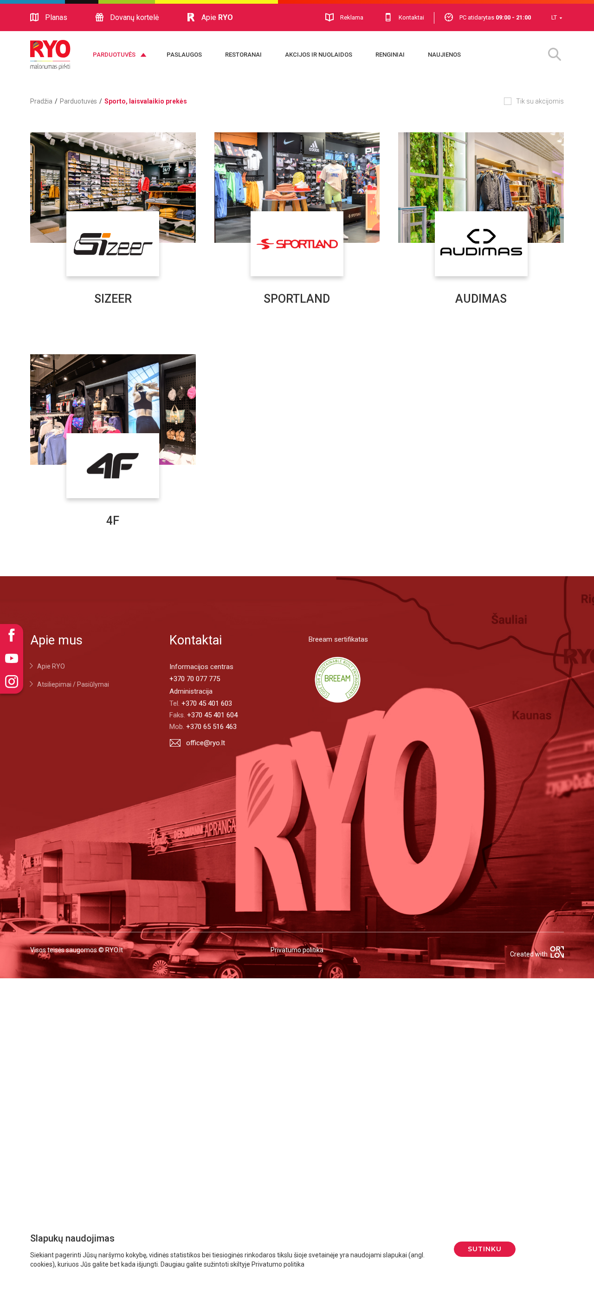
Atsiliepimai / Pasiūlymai (73, 684)
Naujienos (444, 54)
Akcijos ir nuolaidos (318, 54)
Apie (217, 17)
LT (554, 17)
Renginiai (390, 54)
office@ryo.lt (205, 743)
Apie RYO (51, 666)
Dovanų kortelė (134, 17)
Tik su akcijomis (540, 101)
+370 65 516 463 (211, 726)
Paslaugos (184, 54)
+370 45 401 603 (206, 703)
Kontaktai (411, 17)
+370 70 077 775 (194, 679)
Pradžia (41, 101)
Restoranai (243, 54)
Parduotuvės (114, 54)
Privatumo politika (297, 950)
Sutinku (485, 1249)
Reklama (351, 17)
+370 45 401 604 (212, 715)
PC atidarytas (495, 17)
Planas (56, 17)
